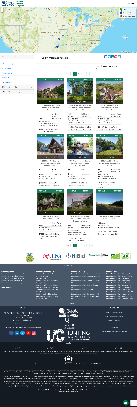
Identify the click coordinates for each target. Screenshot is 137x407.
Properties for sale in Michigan (12, 283)
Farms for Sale (41, 299)
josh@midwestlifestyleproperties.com (27, 328)
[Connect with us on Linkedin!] (17, 333)
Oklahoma (6, 82)
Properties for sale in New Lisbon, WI (119, 296)
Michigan (6, 68)
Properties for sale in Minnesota (13, 274)
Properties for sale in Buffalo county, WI (85, 274)
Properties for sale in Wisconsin (12, 276)
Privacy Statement (52, 349)
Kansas (5, 78)
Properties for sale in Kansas (11, 281)
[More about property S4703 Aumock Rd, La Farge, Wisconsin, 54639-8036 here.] (80, 215)
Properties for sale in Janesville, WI (119, 294)
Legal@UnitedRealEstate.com (68, 380)
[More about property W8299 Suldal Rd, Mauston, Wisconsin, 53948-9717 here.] (50, 105)
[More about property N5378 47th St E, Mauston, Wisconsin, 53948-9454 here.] (80, 160)
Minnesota (7, 73)
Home (18, 347)
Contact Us (18, 349)
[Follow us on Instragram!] (34, 333)
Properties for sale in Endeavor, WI (118, 281)
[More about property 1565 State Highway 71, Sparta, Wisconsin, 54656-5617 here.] (50, 160)
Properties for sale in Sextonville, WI (119, 276)
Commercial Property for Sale (47, 296)
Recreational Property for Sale (47, 281)
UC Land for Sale (114, 324)
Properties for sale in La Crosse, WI (118, 287)
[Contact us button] (126, 403)
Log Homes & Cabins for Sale (46, 294)
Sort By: (97, 67)
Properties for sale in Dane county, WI (85, 294)
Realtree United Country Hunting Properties (114, 331)
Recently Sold (118, 349)
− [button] (2, 11)
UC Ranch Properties (114, 320)
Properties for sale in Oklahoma (13, 278)
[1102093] (57, 46)
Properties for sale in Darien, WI (117, 278)
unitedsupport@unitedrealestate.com (117, 372)
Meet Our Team (119, 347)
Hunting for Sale (42, 276)
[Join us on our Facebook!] (11, 333)
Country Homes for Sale (45, 274)
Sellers (85, 347)
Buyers (51, 347)
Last (92, 74)
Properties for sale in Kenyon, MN (118, 290)
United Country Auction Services (114, 316)
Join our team (114, 327)
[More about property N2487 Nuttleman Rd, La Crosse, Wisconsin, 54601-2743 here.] (109, 104)
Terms (135, 52)
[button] (17, 87)
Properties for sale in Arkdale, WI (118, 274)
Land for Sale (41, 278)
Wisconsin (7, 64)
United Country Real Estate (114, 312)
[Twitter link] (22, 333)
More (72, 304)
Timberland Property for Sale (47, 290)
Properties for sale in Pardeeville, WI (119, 292)
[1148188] (59, 39)
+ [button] (2, 9)
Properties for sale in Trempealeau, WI (120, 299)
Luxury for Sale (41, 283)
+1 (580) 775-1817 (26, 320)
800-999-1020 (97, 363)
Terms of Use (85, 349)
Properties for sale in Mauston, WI (118, 285)
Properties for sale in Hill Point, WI (118, 283)
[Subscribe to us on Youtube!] (28, 333)
